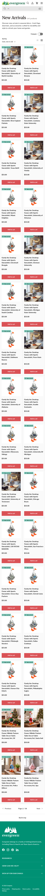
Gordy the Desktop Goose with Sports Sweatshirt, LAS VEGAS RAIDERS (10, 545)
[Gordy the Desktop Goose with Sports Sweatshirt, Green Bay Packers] (11, 576)
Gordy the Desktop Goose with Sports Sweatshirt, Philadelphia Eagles (33, 687)
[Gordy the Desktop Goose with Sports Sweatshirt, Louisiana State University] (33, 102)
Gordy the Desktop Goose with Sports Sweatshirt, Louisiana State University (32, 119)
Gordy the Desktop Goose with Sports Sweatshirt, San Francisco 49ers (33, 545)
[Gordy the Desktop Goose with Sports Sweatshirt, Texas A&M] (11, 150)
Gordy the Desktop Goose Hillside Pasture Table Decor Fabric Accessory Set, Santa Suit (33, 734)
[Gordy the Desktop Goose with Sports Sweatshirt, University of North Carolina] (11, 55)
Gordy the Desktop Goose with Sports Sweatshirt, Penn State (32, 354)
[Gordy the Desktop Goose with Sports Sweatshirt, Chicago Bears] (33, 481)
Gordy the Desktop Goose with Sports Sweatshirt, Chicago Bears (31, 498)
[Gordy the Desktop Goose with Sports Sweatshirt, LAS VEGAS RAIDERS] (11, 528)
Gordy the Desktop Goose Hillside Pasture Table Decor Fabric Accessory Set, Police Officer (10, 783)
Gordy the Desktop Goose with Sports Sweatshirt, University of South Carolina (11, 308)
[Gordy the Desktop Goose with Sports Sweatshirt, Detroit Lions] (33, 576)
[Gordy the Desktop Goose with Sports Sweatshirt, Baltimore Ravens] (11, 339)
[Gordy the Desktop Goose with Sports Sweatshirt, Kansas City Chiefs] (11, 670)
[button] (37, 3)
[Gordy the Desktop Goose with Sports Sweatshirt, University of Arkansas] (33, 197)
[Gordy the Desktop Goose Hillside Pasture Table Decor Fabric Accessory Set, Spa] (33, 765)
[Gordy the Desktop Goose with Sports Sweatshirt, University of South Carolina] (11, 292)
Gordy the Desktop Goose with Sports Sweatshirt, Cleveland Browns (32, 72)
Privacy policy (6, 889)
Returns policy (26, 889)
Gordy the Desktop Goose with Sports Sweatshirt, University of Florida (33, 166)
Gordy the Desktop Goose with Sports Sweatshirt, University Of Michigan (33, 450)
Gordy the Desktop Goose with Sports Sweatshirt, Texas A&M (10, 165)
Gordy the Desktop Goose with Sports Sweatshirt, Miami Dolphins (9, 214)
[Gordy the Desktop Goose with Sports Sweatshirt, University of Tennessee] (11, 481)
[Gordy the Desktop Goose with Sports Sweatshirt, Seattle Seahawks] (33, 386)
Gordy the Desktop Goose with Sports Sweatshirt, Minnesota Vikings (10, 450)
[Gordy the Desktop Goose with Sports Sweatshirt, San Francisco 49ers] (33, 528)
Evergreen (9, 885)
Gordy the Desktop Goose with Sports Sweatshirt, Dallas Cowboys (31, 639)
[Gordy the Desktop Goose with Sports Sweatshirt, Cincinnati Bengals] (11, 244)
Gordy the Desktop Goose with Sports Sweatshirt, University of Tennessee (11, 498)
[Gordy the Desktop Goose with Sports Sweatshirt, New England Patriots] (11, 102)
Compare (34, 34)
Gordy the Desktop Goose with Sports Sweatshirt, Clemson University (32, 261)
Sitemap (4, 891)
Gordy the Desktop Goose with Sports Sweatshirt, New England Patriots (11, 119)
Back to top (22, 818)
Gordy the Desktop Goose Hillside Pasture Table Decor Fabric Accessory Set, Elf (10, 734)
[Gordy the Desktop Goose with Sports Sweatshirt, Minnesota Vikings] (11, 434)
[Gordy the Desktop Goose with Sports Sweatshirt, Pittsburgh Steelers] (11, 623)
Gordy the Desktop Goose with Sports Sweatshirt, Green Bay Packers (10, 592)
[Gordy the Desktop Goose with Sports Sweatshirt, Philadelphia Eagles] (33, 670)
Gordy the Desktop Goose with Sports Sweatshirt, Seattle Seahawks (31, 403)
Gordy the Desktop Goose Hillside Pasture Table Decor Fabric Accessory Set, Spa (32, 781)
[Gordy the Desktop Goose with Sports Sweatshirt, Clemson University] (33, 244)
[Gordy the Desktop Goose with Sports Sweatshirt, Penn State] (33, 339)
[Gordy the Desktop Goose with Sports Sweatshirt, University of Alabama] (11, 386)
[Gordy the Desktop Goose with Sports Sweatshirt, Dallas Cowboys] (33, 623)
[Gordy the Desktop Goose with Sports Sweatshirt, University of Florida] (33, 150)
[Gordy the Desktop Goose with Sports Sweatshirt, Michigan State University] (33, 292)
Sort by (4, 39)
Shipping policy (16, 889)
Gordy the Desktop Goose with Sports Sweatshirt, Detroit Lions (33, 591)
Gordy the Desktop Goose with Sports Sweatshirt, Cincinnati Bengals (10, 261)
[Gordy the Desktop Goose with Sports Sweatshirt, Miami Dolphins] (11, 197)
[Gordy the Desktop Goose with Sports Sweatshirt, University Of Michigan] (33, 434)
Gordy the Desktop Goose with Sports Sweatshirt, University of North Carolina (11, 72)
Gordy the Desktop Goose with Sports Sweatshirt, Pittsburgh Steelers (10, 639)
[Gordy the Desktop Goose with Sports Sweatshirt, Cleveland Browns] (33, 55)
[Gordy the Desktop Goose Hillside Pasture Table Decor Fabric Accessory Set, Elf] (11, 717)
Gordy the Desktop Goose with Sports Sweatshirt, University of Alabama (11, 403)
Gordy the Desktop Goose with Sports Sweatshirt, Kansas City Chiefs (10, 687)
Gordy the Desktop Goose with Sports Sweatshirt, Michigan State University (32, 308)
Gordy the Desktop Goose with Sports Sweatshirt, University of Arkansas (33, 214)
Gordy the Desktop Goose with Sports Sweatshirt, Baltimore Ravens (10, 356)
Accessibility (36, 889)
